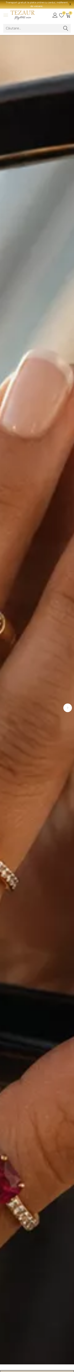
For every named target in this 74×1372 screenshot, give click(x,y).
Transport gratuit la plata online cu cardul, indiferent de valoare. (37, 4)
